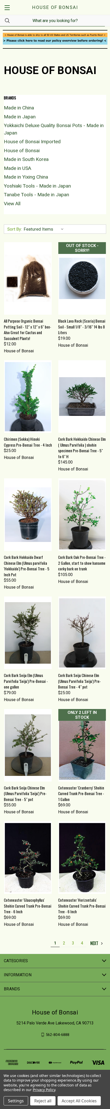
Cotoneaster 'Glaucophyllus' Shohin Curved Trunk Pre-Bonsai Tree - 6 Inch (27, 905)
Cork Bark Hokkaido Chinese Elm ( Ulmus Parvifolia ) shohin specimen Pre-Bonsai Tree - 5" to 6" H (82, 447)
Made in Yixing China (26, 177)
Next (94, 943)
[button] (55, 35)
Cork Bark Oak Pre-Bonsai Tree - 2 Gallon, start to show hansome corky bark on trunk (82, 562)
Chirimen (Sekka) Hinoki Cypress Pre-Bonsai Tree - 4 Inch (28, 442)
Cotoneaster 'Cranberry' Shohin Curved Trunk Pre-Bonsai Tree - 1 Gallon (81, 793)
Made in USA (17, 168)
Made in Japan (20, 117)
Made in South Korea (26, 159)
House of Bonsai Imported (32, 142)
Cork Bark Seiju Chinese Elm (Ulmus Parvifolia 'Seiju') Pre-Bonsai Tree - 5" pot (25, 793)
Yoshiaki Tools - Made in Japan (37, 186)
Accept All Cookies (79, 1101)
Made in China (19, 108)
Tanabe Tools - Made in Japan (36, 195)
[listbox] (45, 229)
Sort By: (14, 229)
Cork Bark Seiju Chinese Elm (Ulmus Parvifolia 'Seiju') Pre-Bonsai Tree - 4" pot (79, 681)
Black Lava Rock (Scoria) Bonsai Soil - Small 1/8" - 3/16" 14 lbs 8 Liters (81, 326)
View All (12, 204)
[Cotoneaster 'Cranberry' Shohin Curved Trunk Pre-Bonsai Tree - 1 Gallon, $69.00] (82, 745)
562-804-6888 (57, 1034)
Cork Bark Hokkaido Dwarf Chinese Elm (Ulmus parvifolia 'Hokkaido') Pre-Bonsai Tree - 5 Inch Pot (26, 565)
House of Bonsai (22, 150)
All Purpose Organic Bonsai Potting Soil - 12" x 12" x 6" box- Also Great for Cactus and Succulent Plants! (27, 329)
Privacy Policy (44, 1089)
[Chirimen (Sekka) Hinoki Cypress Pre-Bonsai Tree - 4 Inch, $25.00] (28, 396)
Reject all (42, 1101)
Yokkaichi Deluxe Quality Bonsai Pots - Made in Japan (54, 129)
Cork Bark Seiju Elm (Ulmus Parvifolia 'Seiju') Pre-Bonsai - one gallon (26, 681)
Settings (16, 1101)
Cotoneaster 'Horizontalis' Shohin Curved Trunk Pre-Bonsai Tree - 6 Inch (82, 905)
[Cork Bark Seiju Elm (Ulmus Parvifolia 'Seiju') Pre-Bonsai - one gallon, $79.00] (28, 632)
